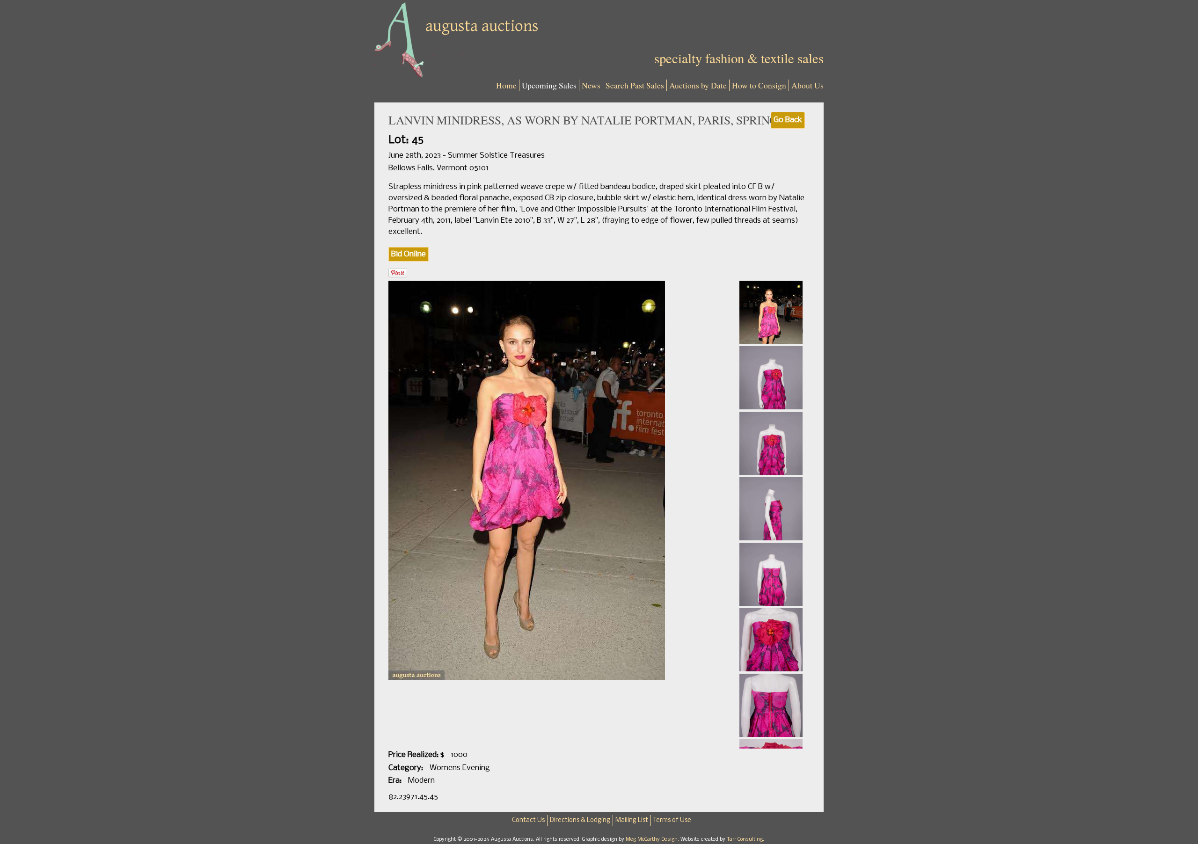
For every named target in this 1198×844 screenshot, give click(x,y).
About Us (807, 85)
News (591, 85)
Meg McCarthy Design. (653, 839)
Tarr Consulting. (745, 839)
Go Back (788, 120)
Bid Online (408, 254)
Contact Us (528, 820)
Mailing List (631, 820)
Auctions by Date (698, 85)
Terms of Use (672, 820)
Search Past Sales (635, 85)
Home (506, 85)
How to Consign (759, 85)
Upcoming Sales (549, 85)
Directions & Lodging (580, 820)
